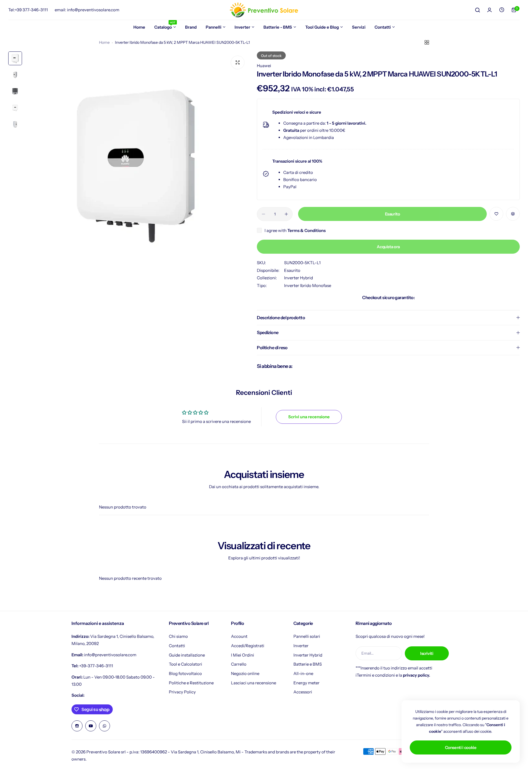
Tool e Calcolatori (185, 664)
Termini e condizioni (376, 675)
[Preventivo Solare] (264, 10)
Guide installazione (187, 655)
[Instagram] (77, 725)
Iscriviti (426, 653)
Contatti (177, 645)
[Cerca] (477, 10)
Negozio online (245, 673)
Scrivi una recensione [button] (309, 416)
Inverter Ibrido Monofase (307, 285)
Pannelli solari (306, 636)
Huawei (264, 65)
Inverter (301, 645)
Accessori (302, 692)
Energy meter (306, 682)
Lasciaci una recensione (253, 682)
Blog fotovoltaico (185, 673)
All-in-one (303, 673)
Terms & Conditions (306, 230)
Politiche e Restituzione (191, 682)
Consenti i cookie (461, 747)
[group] (137, 163)
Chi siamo (178, 636)
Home (104, 42)
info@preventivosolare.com (110, 654)
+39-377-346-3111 (96, 665)
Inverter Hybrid (298, 277)
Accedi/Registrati (247, 645)
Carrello (238, 664)
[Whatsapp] (104, 725)
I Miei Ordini (242, 655)
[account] (489, 10)
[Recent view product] (502, 10)
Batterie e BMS (307, 664)
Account (239, 636)
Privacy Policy (182, 692)
